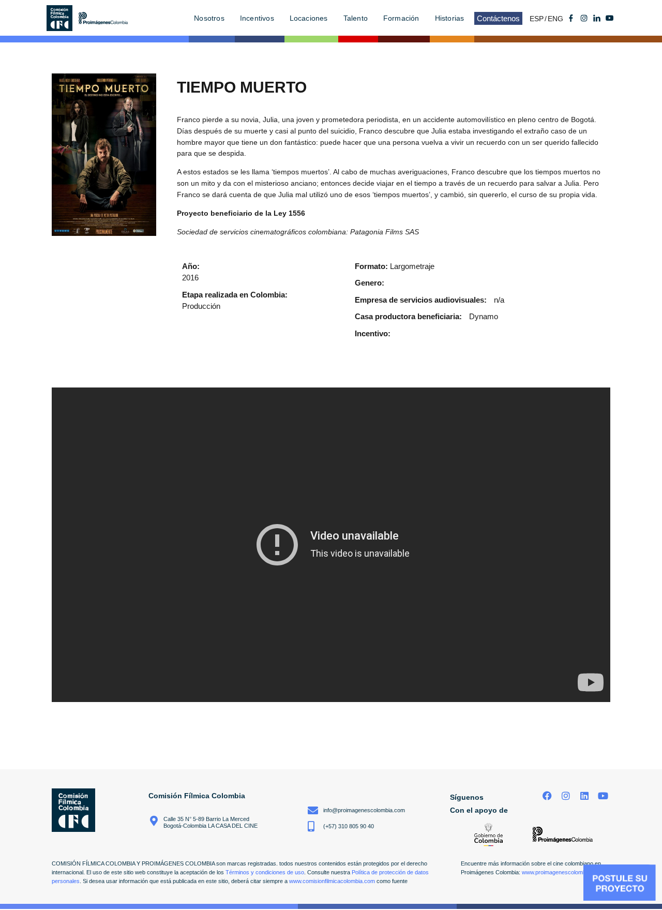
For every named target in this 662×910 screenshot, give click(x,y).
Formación (401, 18)
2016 (190, 277)
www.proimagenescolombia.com (562, 872)
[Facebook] (547, 795)
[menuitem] (539, 18)
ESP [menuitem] (537, 18)
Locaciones (309, 18)
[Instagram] (566, 795)
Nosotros (209, 18)
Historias (449, 18)
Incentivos (257, 18)
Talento (355, 18)
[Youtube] (609, 18)
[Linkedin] (584, 795)
